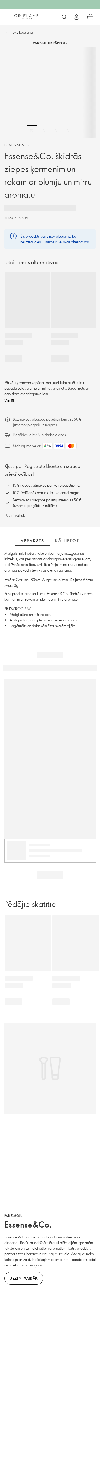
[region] (50, 92)
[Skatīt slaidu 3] (56, 130)
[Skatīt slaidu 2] (44, 130)
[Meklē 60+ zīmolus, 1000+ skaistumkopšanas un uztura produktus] (64, 17)
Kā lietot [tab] (67, 541)
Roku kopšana (21, 32)
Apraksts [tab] (32, 541)
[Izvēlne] (7, 17)
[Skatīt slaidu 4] (68, 130)
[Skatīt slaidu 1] (32, 130)
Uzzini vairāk (14, 515)
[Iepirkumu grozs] (90, 17)
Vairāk (9, 400)
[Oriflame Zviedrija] (26, 17)
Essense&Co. (18, 145)
